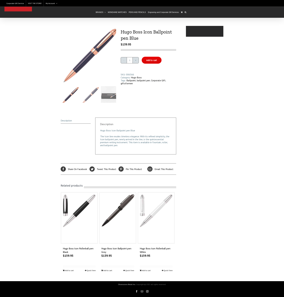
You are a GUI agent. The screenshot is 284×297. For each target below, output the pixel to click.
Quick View (91, 270)
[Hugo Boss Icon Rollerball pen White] (156, 218)
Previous (63, 55)
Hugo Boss (136, 77)
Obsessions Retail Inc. (127, 284)
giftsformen (127, 83)
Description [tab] (66, 120)
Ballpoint (131, 80)
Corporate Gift (158, 80)
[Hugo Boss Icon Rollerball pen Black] (79, 218)
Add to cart (151, 60)
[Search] (185, 12)
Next (114, 55)
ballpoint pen (143, 80)
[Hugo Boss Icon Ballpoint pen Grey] (117, 218)
